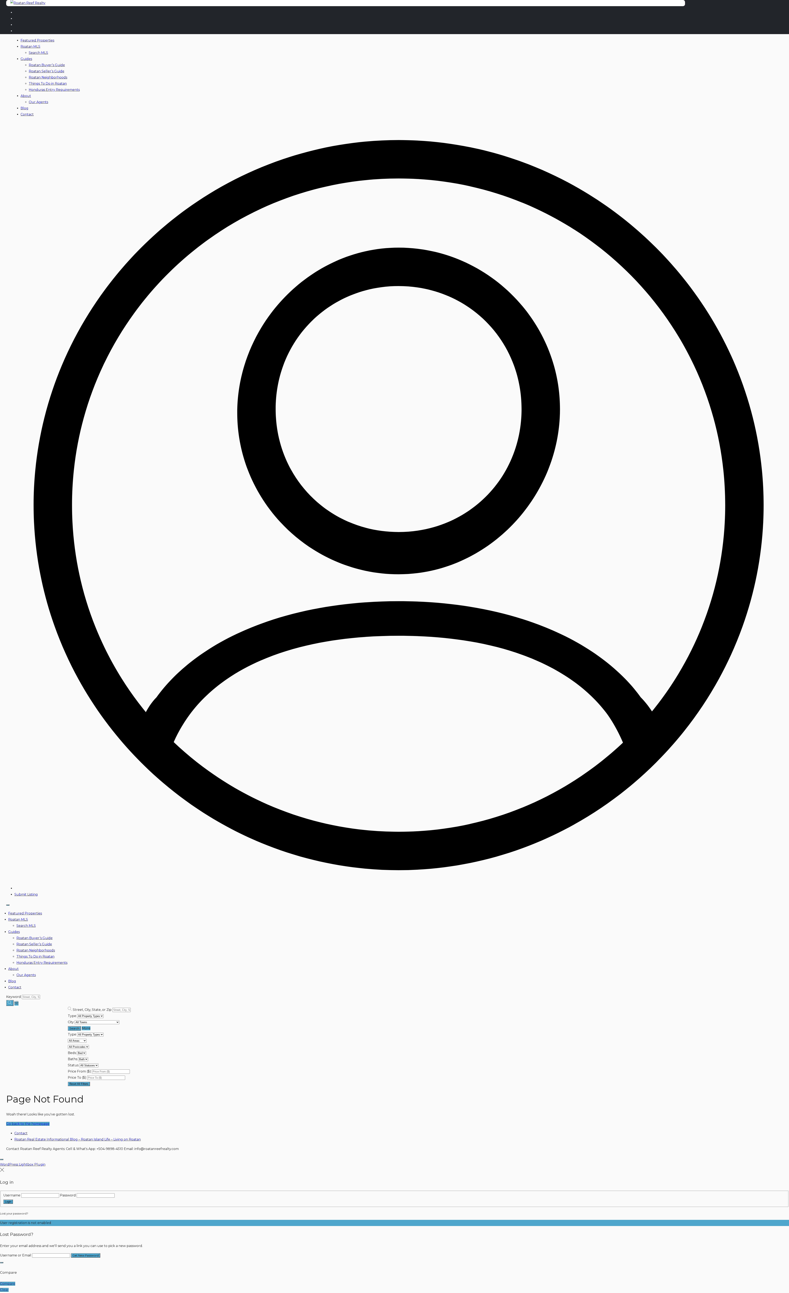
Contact (27, 114)
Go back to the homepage (28, 1124)
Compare (7, 1284)
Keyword (13, 997)
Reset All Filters (78, 1083)
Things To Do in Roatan (48, 83)
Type (72, 1016)
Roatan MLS (30, 46)
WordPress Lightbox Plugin (22, 1164)
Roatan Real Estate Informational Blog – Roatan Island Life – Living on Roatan (77, 1139)
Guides (26, 59)
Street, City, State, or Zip (92, 1010)
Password (68, 1195)
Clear (4, 1290)
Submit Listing (26, 894)
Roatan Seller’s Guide (46, 71)
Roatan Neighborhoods (48, 77)
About (26, 96)
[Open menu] (7, 905)
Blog (24, 108)
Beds (72, 1053)
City (71, 1022)
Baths (72, 1059)
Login (8, 1201)
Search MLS (38, 53)
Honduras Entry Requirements (54, 90)
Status (73, 1065)
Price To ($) (77, 1077)
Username (11, 1195)
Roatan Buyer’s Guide (47, 65)
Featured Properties (37, 40)
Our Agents (38, 102)
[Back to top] (1, 1159)
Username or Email (15, 1255)
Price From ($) (79, 1071)
